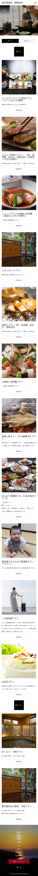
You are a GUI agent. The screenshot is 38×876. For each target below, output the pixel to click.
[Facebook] (20, 867)
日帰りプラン (27, 41)
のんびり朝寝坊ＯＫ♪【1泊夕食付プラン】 (19, 497)
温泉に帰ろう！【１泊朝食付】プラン (19, 437)
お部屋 (19, 839)
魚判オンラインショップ (19, 861)
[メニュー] (35, 2)
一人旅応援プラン (10, 618)
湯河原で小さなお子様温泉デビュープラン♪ (18, 562)
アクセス (19, 845)
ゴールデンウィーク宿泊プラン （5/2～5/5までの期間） (17, 99)
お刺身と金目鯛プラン (12, 382)
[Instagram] (17, 867)
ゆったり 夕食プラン (13, 752)
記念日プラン (8, 682)
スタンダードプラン (12, 270)
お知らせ (19, 849)
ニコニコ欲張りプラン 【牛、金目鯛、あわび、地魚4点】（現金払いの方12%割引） (18, 157)
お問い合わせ (19, 852)
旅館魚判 (19, 832)
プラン (19, 835)
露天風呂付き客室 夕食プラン (17, 806)
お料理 (19, 842)
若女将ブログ (19, 855)
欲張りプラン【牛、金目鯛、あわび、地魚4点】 (18, 326)
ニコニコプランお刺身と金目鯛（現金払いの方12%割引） (17, 215)
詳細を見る (19, 110)
